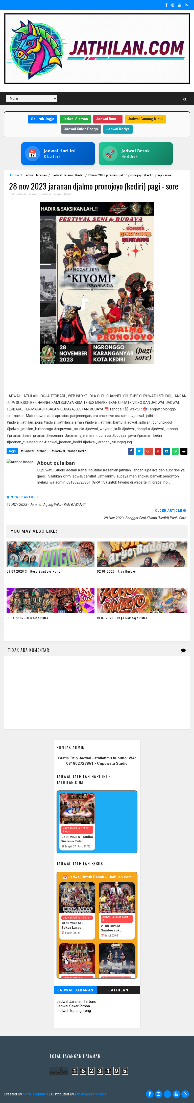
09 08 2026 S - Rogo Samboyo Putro (34, 571)
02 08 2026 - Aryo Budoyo (116, 571)
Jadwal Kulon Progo (81, 129)
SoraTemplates (35, 1094)
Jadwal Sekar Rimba (73, 1006)
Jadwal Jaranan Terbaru (76, 1001)
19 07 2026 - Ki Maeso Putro (27, 618)
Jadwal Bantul (107, 119)
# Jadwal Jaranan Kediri (69, 451)
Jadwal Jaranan (35, 175)
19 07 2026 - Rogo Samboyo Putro (122, 618)
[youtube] (179, 5)
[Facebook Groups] (167, 1094)
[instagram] (173, 5)
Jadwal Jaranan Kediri (68, 175)
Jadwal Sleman (75, 119)
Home (14, 175)
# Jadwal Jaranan (33, 451)
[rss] (186, 5)
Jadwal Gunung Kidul (145, 119)
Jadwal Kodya (118, 129)
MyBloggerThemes (90, 1094)
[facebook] (166, 5)
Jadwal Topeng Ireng (74, 1010)
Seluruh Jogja (42, 119)
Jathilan (118, 990)
